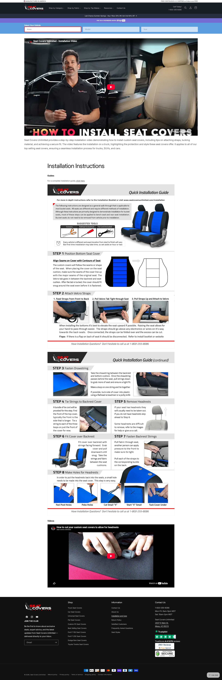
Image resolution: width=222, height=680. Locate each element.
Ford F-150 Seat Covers (77, 632)
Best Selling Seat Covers (77, 628)
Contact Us (115, 608)
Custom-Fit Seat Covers (77, 624)
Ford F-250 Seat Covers (77, 636)
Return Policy (116, 620)
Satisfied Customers (119, 624)
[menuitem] (56, 8)
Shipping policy (90, 674)
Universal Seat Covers (76, 616)
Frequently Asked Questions (122, 628)
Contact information (105, 674)
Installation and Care (119, 616)
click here (80, 181)
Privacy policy (64, 674)
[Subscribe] (55, 642)
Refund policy (52, 674)
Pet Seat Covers (74, 620)
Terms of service (77, 674)
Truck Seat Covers (75, 608)
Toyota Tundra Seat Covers (78, 644)
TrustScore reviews (167, 641)
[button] (185, 7)
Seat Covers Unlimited (38, 675)
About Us (115, 612)
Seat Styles (115, 632)
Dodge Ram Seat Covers (77, 640)
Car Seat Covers (74, 612)
